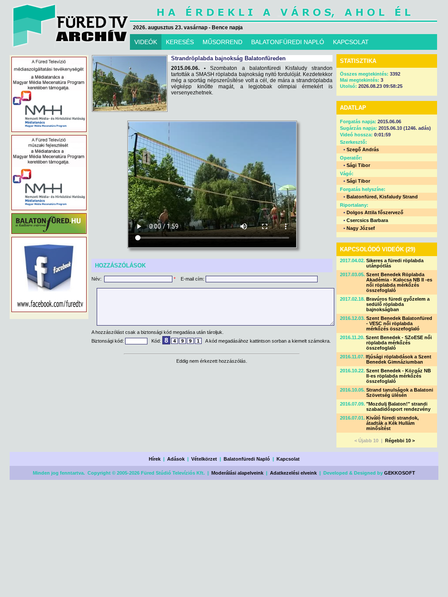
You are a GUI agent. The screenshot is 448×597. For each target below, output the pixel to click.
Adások (176, 459)
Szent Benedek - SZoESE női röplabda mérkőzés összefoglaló (399, 343)
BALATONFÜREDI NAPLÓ (287, 41)
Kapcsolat (288, 459)
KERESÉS (180, 41)
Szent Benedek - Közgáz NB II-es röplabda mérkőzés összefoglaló (398, 376)
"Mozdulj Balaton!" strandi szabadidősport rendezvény (398, 406)
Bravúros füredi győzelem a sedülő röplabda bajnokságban (398, 304)
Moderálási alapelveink (237, 473)
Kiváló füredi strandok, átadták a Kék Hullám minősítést (392, 423)
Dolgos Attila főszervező (374, 212)
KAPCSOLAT (351, 41)
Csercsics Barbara (367, 220)
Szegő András (362, 149)
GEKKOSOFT (399, 473)
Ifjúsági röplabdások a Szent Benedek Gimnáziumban (398, 359)
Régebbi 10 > (400, 440)
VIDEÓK (145, 41)
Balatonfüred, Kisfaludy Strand (382, 196)
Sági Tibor (358, 165)
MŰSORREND (222, 41)
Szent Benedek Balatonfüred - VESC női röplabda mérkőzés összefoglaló (399, 323)
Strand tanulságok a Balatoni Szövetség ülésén (399, 392)
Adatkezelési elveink (293, 473)
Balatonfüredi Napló (247, 459)
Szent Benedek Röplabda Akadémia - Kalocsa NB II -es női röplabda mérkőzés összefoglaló (399, 282)
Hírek (155, 459)
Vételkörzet (204, 459)
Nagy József (360, 228)
